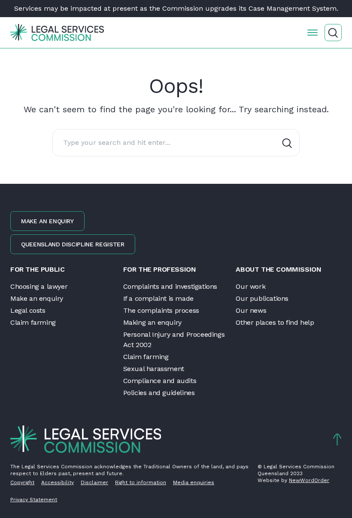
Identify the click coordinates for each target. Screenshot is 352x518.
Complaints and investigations (170, 286)
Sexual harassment (153, 369)
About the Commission (278, 269)
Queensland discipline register (72, 244)
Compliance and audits (160, 381)
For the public (37, 269)
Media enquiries (193, 482)
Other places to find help (275, 322)
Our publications (262, 298)
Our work (250, 286)
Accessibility (57, 482)
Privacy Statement (33, 500)
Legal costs (28, 310)
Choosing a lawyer (38, 286)
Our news (251, 310)
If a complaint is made (158, 298)
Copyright (22, 482)
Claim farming (33, 322)
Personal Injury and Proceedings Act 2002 (174, 339)
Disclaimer (94, 482)
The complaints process (161, 310)
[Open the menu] (312, 32)
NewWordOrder (309, 480)
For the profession (159, 269)
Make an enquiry (47, 221)
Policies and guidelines (159, 393)
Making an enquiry (152, 322)
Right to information (140, 482)
